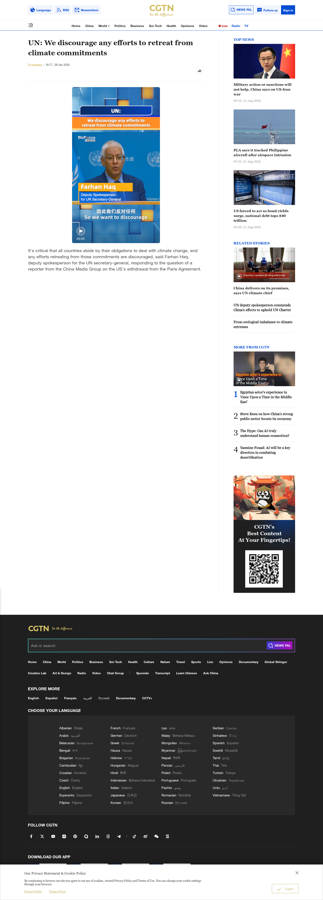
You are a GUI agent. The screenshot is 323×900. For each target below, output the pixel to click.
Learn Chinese (186, 673)
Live (224, 26)
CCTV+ (147, 698)
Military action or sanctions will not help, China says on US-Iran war (263, 89)
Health (171, 26)
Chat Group (115, 673)
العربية (87, 698)
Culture (149, 662)
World (103, 26)
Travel (180, 662)
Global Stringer (276, 662)
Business (137, 26)
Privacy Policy (33, 891)
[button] (81, 231)
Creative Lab (37, 673)
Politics (120, 26)
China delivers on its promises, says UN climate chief (261, 290)
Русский (103, 698)
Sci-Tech (155, 26)
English (33, 698)
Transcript (162, 673)
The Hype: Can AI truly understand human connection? (264, 433)
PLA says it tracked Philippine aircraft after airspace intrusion (262, 152)
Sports (196, 662)
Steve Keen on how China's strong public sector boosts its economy (266, 416)
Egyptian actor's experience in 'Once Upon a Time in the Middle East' (266, 397)
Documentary (248, 662)
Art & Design (62, 673)
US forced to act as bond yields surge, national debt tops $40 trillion (261, 215)
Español (51, 698)
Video (203, 26)
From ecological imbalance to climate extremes (263, 324)
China (89, 26)
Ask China (210, 673)
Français (70, 698)
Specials (142, 673)
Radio (236, 26)
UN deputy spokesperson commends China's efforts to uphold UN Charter (262, 307)
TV (246, 26)
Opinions (187, 26)
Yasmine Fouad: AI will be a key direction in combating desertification (265, 452)
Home (76, 26)
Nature (165, 662)
